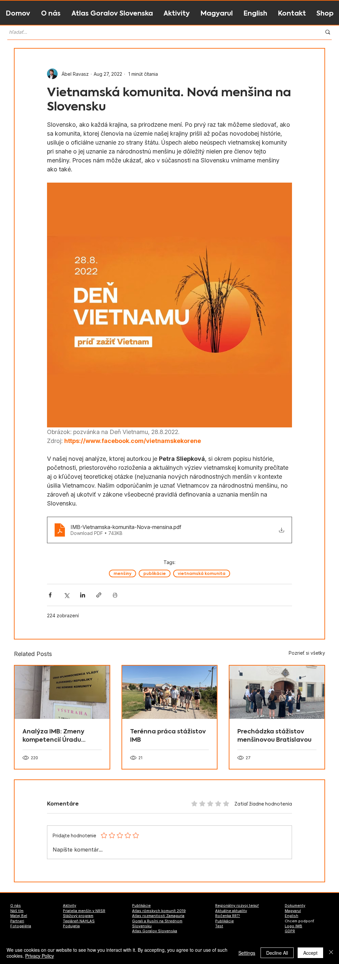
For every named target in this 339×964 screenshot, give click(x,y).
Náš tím (17, 910)
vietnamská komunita (201, 573)
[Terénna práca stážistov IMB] (169, 692)
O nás (15, 905)
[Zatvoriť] (331, 953)
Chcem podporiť (299, 921)
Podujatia (71, 926)
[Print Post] (115, 595)
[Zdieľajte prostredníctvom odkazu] (99, 595)
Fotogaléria (20, 926)
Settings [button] (246, 952)
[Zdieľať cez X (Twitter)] (66, 595)
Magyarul (293, 910)
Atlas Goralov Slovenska (154, 931)
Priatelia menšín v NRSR (84, 910)
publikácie (154, 573)
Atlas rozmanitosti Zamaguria (158, 915)
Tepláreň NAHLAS (79, 921)
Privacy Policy (39, 955)
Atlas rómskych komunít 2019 (159, 910)
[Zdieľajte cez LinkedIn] (82, 595)
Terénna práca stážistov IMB (168, 735)
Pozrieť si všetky (307, 653)
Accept (310, 952)
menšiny (122, 573)
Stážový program (78, 915)
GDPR (290, 931)
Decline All (277, 952)
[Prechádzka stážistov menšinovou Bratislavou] (276, 692)
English (291, 915)
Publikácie (141, 905)
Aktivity (69, 905)
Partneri (17, 921)
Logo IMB (293, 926)
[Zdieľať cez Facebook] (50, 595)
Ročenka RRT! (227, 915)
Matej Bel (18, 915)
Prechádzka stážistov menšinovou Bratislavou (274, 735)
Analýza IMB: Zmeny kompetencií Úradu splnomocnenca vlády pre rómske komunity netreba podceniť (57, 735)
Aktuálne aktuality (231, 910)
